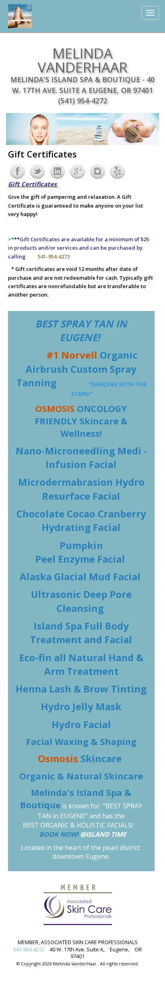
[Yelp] (117, 171)
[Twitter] (37, 171)
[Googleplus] (77, 171)
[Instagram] (97, 171)
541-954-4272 (28, 949)
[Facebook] (17, 171)
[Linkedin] (57, 171)
